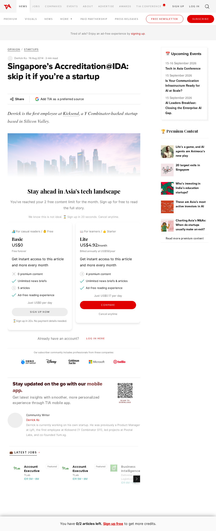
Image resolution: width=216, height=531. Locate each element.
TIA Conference (148, 6)
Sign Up (178, 6)
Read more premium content (185, 238)
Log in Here (95, 338)
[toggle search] (207, 6)
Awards (125, 6)
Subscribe (200, 19)
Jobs (36, 6)
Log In (194, 6)
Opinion (14, 49)
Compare (108, 304)
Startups (31, 49)
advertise (106, 6)
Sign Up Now (40, 311)
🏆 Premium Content (179, 131)
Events (72, 6)
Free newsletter (164, 19)
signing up (138, 33)
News (23, 6)
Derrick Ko (32, 420)
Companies (53, 6)
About (88, 6)
